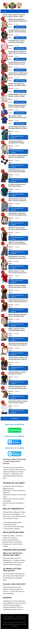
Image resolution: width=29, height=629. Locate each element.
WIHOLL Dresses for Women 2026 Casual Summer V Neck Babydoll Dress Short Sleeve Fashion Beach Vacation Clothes (17, 286)
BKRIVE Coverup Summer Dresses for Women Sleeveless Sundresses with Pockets (17, 228)
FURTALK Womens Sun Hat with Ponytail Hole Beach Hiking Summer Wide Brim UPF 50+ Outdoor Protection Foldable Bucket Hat (18, 387)
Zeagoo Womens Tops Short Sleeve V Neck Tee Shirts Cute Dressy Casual (17, 52)
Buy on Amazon (21, 27)
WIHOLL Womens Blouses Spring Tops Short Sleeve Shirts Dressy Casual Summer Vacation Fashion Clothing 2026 (18, 20)
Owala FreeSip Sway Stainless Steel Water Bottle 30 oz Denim (17, 127)
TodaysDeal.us (11, 617)
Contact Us (19, 617)
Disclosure (14, 618)
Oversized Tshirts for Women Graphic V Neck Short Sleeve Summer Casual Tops (17, 31)
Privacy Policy (22, 618)
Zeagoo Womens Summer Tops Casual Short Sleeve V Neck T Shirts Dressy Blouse (18, 358)
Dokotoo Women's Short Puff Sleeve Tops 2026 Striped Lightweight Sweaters (17, 315)
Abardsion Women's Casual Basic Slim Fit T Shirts (17, 373)
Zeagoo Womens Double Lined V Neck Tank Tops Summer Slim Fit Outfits (18, 301)
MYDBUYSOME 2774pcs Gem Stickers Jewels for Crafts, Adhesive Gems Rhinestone (17, 95)
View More (14, 418)
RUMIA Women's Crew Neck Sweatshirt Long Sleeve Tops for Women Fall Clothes (17, 257)
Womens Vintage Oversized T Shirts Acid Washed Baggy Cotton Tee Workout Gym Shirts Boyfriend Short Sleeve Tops (18, 106)
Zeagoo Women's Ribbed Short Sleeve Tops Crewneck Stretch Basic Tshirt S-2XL (18, 74)
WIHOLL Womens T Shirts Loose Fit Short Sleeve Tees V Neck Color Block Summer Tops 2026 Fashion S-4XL (18, 272)
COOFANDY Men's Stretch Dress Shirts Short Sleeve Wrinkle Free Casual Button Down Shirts (16, 41)
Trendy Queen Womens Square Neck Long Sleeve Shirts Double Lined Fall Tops (18, 402)
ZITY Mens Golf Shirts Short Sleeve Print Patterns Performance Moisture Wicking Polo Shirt (17, 185)
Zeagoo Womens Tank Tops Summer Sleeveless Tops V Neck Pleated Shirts (17, 63)
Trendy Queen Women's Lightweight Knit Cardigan (16, 141)
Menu (5, 11)
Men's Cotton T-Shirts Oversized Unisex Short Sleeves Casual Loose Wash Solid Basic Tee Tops (18, 117)
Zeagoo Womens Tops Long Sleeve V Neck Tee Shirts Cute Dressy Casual (17, 199)
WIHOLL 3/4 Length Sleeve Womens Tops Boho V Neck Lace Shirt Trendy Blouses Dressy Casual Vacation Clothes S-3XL (17, 84)
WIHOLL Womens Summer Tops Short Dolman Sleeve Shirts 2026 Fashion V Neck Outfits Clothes (16, 329)
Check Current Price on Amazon (17, 137)
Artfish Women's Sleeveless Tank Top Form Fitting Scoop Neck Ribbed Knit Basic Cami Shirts (17, 214)
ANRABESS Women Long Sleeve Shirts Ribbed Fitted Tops (16, 171)
